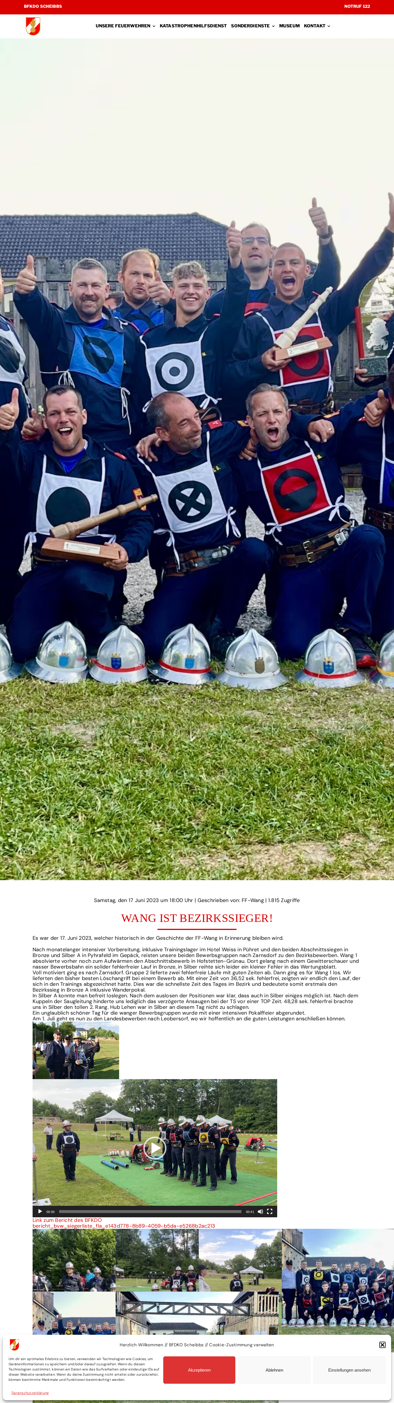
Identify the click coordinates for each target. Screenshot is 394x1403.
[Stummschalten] (260, 1211)
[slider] (150, 1211)
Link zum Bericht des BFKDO (67, 1220)
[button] (382, 1345)
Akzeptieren (199, 1370)
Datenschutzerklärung (30, 1393)
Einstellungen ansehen (349, 1370)
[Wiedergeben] (40, 1211)
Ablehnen (274, 1370)
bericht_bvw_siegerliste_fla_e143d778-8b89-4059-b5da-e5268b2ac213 (124, 1225)
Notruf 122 (357, 6)
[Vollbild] (270, 1211)
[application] (155, 1148)
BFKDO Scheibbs (43, 6)
